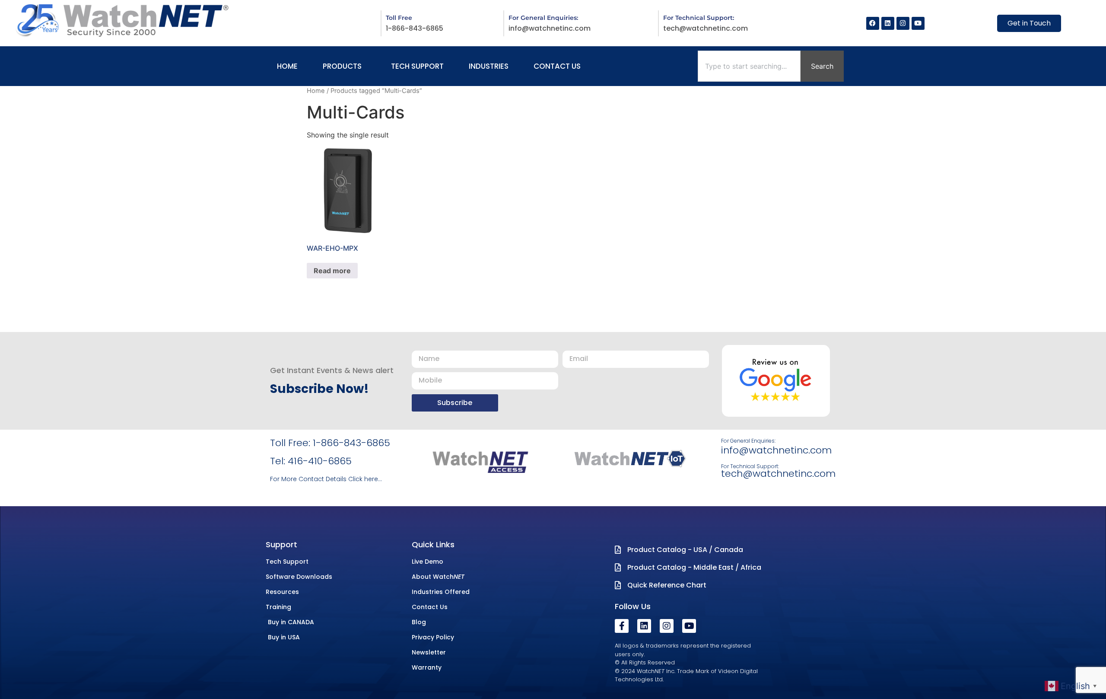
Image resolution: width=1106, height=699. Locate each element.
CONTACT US (557, 66)
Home (316, 91)
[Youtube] (918, 23)
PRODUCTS (342, 66)
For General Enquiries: (748, 440)
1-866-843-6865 (414, 28)
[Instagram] (902, 23)
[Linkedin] (887, 23)
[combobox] (749, 66)
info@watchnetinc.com (550, 28)
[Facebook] (872, 23)
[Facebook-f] (622, 626)
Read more (332, 270)
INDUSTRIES (489, 66)
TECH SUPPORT (417, 66)
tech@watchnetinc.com (705, 28)
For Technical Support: (750, 466)
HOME (287, 66)
